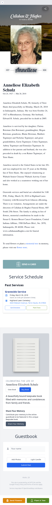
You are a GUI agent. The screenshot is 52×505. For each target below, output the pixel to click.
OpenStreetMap (28, 488)
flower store (22, 247)
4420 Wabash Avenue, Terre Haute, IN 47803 (28, 303)
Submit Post (26, 465)
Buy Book (25, 389)
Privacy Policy (19, 484)
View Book (12, 389)
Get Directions (15, 308)
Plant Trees (37, 308)
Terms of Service (32, 484)
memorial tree (32, 243)
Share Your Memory (16, 424)
